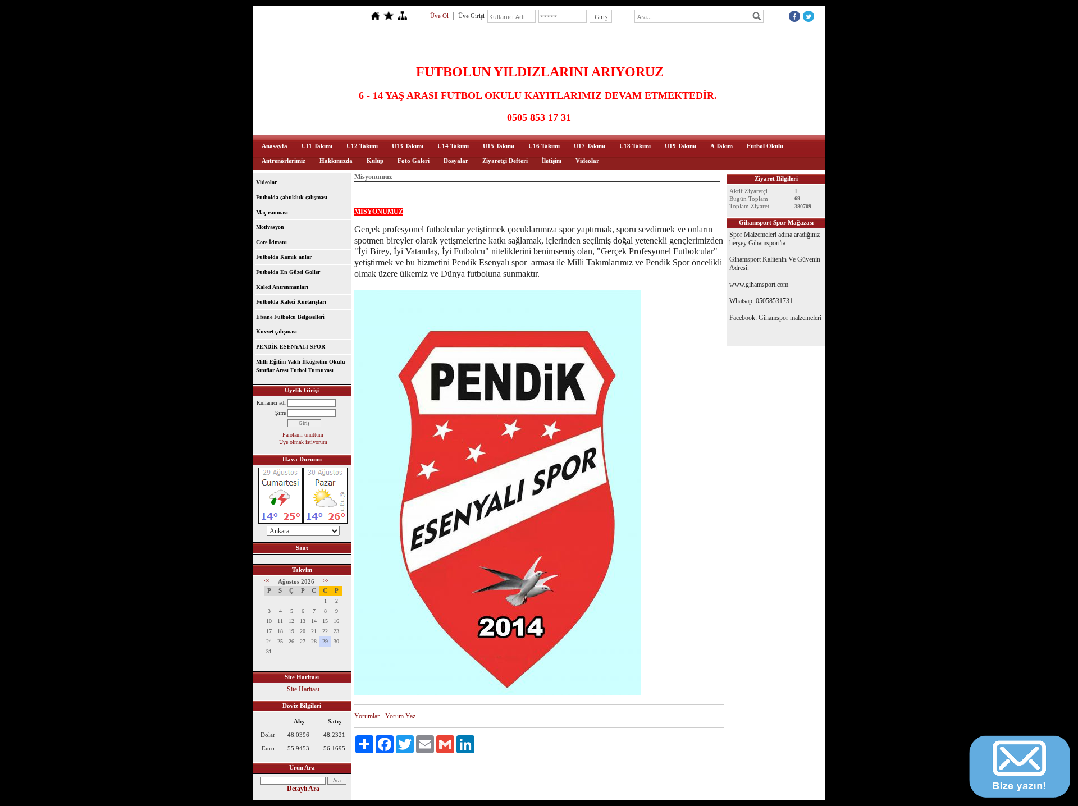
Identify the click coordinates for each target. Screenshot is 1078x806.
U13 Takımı (407, 146)
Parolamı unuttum (302, 435)
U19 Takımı (680, 146)
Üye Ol (439, 15)
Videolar (587, 160)
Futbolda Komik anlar (284, 257)
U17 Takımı (589, 146)
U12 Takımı (362, 146)
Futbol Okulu (765, 146)
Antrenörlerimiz (283, 160)
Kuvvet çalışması (276, 331)
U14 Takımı (453, 146)
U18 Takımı (635, 146)
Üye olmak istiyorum (303, 442)
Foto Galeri (414, 160)
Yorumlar (367, 716)
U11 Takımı (317, 146)
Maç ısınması (272, 212)
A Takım (721, 146)
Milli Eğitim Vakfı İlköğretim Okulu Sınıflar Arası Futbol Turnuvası (300, 366)
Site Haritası (303, 689)
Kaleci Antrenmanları (282, 287)
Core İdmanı (271, 242)
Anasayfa (274, 146)
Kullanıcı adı (271, 403)
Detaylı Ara (303, 789)
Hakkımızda (336, 160)
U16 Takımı (544, 146)
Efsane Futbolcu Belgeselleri (290, 317)
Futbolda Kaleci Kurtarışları (291, 302)
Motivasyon (270, 227)
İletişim (551, 160)
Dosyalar (456, 160)
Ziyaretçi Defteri (505, 160)
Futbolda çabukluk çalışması (291, 197)
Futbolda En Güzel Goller (288, 272)
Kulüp (375, 160)
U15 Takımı (498, 146)
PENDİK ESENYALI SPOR (290, 347)
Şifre (280, 413)
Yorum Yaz (400, 716)
